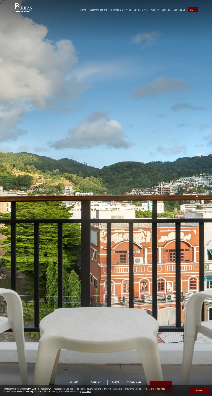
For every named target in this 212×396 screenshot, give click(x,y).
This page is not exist (44, 196)
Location (166, 9)
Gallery (155, 9)
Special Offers (141, 9)
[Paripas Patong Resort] (23, 11)
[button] (197, 191)
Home (83, 9)
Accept (199, 390)
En (191, 10)
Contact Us (179, 9)
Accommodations (98, 9)
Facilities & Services (120, 9)
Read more (86, 392)
